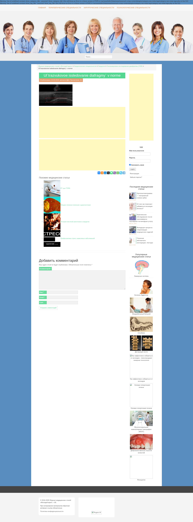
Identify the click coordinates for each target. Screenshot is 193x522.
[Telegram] (124, 173)
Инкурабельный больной (141, 314)
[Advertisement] (82, 122)
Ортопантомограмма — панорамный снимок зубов (144, 195)
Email (42, 297)
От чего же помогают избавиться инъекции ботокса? (144, 206)
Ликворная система (141, 276)
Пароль (132, 158)
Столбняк (141, 333)
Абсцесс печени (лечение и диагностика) (75, 205)
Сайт (41, 302)
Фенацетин (141, 480)
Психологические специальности (133, 8)
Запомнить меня (137, 165)
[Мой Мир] (105, 173)
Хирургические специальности (99, 8)
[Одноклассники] (102, 173)
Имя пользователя (136, 151)
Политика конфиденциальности (51, 511)
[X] (108, 173)
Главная (42, 8)
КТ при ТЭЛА (65, 188)
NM (67, 80)
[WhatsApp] (117, 173)
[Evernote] (111, 173)
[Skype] (121, 173)
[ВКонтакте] (99, 173)
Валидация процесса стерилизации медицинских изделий (145, 230)
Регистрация (134, 173)
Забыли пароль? (136, 177)
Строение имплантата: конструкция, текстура (145, 240)
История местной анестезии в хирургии (74, 221)
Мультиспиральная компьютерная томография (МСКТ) (141, 429)
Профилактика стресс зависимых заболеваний (77, 238)
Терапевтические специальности (64, 8)
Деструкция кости (141, 352)
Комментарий (45, 269)
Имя (42, 292)
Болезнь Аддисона (141, 295)
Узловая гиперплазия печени (141, 408)
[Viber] (114, 173)
